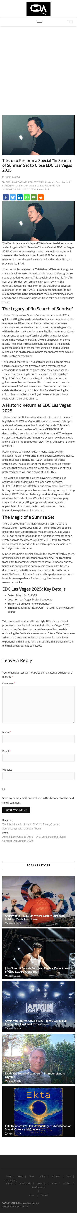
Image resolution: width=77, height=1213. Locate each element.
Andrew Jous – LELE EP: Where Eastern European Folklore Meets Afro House (35, 917)
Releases (56, 1176)
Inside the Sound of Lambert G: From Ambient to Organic (35, 1075)
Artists (42, 1176)
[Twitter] (13, 197)
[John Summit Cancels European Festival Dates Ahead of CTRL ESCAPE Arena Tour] (38, 953)
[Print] (41, 197)
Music (31, 1176)
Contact (44, 1195)
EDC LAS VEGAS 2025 (16, 182)
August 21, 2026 (14, 923)
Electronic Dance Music (56, 182)
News (20, 1176)
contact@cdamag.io (29, 1202)
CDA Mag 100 (11, 1180)
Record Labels (24, 1183)
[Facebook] (6, 197)
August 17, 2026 (14, 1133)
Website (7, 769)
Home (8, 1176)
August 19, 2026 (14, 1028)
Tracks (54, 1183)
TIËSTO (32, 189)
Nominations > (38, 1187)
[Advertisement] (38, 66)
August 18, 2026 (14, 1081)
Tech (69, 1176)
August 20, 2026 (14, 976)
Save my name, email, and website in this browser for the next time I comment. (38, 800)
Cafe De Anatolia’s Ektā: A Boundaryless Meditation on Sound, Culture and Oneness (38, 1127)
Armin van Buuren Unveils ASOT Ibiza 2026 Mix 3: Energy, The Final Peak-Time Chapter (36, 1022)
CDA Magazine (10, 1202)
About (31, 1195)
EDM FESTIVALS (36, 182)
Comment (8, 683)
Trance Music (43, 189)
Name (6, 732)
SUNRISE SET (21, 189)
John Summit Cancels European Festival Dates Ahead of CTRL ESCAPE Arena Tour (37, 969)
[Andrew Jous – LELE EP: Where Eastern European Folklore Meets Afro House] (38, 901)
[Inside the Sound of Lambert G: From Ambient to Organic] (38, 1059)
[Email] (34, 197)
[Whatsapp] (27, 197)
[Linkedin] (20, 197)
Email (6, 751)
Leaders (66, 1183)
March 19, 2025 (12, 176)
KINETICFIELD (32, 185)
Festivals (41, 1183)
